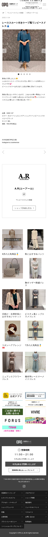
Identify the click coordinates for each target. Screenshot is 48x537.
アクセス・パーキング (9, 502)
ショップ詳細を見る (23, 208)
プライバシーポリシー (9, 521)
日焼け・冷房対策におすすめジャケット (11, 315)
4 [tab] (27, 74)
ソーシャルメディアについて (11, 526)
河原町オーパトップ (8, 493)
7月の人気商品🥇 (33, 345)
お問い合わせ (30, 517)
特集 (2, 512)
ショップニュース (7, 507)
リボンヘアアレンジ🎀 (11, 346)
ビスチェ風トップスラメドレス (34, 315)
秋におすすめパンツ (34, 253)
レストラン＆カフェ (8, 498)
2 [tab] (21, 74)
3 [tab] (24, 74)
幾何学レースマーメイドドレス (34, 377)
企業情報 (4, 517)
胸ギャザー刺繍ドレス (34, 284)
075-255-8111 (25, 482)
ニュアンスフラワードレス (11, 377)
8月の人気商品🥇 (10, 253)
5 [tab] (29, 74)
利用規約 (28, 521)
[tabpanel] (24, 50)
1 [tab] (18, 74)
